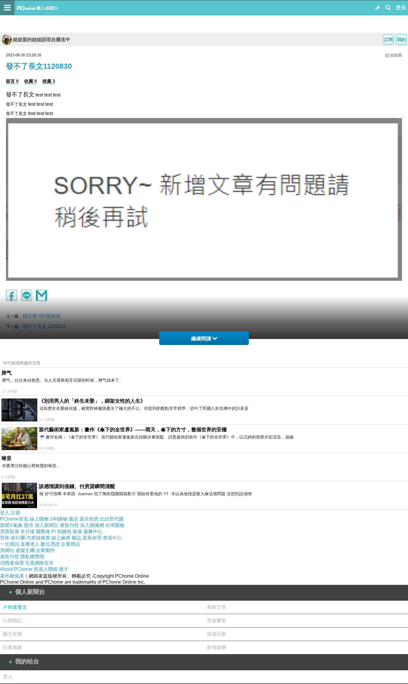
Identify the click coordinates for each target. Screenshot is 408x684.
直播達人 (29, 544)
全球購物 (114, 525)
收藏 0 (30, 81)
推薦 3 (48, 81)
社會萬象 (12, 647)
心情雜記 (12, 620)
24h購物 (59, 519)
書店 (73, 519)
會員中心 (112, 537)
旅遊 (77, 531)
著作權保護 (12, 576)
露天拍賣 (89, 519)
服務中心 (92, 531)
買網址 (7, 550)
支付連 (27, 531)
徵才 (63, 569)
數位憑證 (50, 544)
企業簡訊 (70, 544)
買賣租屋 (9, 531)
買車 (5, 537)
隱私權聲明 (32, 556)
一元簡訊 (9, 544)
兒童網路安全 (39, 562)
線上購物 (39, 519)
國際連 (43, 531)
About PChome (16, 569)
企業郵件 (45, 550)
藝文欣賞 (12, 634)
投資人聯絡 (46, 569)
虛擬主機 (25, 550)
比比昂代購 (112, 519)
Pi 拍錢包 (61, 531)
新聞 (5, 525)
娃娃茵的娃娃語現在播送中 (41, 39)
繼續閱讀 (201, 338)
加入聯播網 (92, 525)
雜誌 (76, 537)
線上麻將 (60, 537)
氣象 (18, 525)
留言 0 (12, 81)
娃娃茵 (396, 55)
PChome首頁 (14, 519)
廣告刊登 (69, 525)
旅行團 (18, 537)
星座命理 (92, 537)
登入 (5, 512)
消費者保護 (12, 562)
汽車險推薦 (38, 537)
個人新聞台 (47, 525)
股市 (28, 525)
